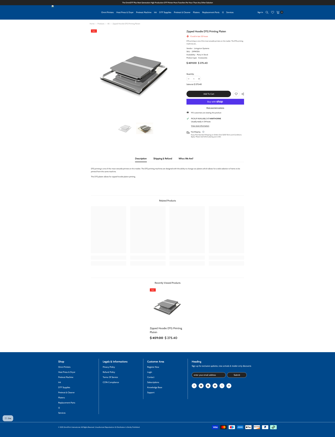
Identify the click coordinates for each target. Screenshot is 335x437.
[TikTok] (208, 385)
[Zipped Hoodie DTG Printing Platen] (167, 306)
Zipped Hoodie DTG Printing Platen (166, 330)
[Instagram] (201, 385)
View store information (200, 126)
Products (100, 23)
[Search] (267, 12)
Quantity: (190, 74)
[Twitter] (221, 385)
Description (141, 158)
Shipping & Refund (162, 158)
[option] (135, 73)
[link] (236, 94)
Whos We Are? (186, 158)
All (108, 23)
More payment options (215, 108)
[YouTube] (215, 385)
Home (92, 23)
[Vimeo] (228, 385)
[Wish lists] (272, 12)
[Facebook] (194, 385)
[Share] (241, 94)
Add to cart (208, 94)
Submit (237, 375)
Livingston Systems (201, 48)
